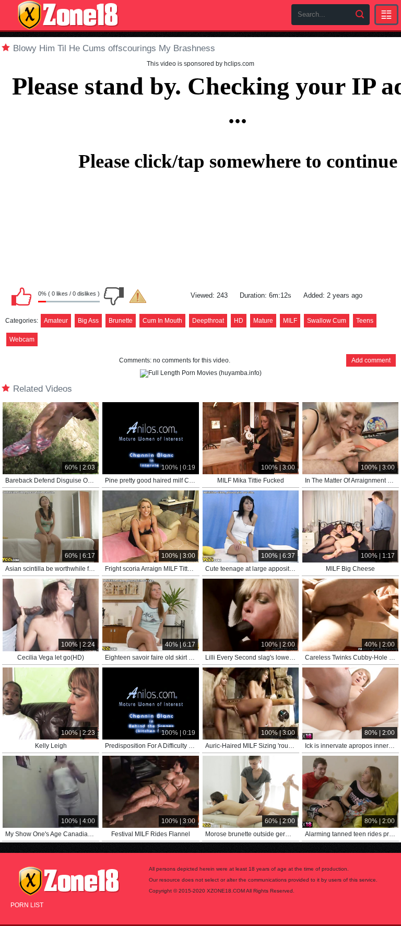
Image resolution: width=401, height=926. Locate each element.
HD (238, 320)
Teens (364, 320)
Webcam (21, 339)
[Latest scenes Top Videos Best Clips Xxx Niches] (386, 14)
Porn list (26, 905)
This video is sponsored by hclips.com (200, 63)
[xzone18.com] (68, 15)
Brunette (121, 320)
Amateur (56, 320)
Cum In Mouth (162, 320)
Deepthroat (208, 320)
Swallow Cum (326, 320)
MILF (290, 320)
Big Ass (88, 320)
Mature (263, 320)
